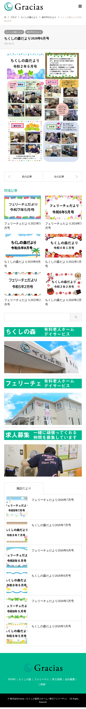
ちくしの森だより (14, 32)
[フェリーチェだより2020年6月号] (23, 177)
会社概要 (70, 679)
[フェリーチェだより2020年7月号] (62, 177)
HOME (12, 679)
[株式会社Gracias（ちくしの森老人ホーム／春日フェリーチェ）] (23, 6)
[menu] (79, 6)
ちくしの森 (25, 679)
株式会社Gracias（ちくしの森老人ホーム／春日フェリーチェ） (39, 699)
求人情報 (57, 679)
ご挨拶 (42, 684)
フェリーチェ (41, 679)
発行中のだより (34, 32)
